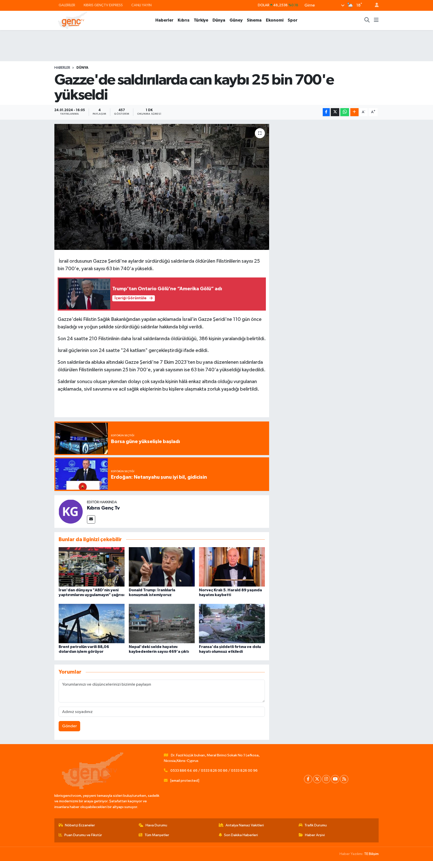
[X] (317, 779)
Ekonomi (274, 20)
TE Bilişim (371, 854)
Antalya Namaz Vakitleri (245, 825)
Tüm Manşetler (157, 835)
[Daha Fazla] (354, 112)
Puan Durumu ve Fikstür (83, 835)
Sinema (254, 20)
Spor (292, 20)
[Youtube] (335, 779)
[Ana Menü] (376, 20)
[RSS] (344, 779)
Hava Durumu (156, 825)
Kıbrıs (183, 20)
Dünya (218, 20)
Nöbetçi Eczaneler (80, 825)
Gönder (69, 726)
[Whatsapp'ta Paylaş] (344, 112)
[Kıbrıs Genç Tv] (71, 511)
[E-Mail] (91, 519)
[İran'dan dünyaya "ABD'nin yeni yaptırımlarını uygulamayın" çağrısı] (92, 567)
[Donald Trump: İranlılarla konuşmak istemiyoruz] (162, 567)
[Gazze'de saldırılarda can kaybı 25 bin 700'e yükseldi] (161, 187)
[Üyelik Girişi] (375, 5)
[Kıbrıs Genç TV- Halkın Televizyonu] (72, 20)
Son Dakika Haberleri (241, 835)
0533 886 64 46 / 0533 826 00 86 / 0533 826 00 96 (214, 770)
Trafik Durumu (315, 825)
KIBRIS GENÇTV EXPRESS (103, 5)
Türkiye (201, 20)
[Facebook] (308, 779)
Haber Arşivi (315, 835)
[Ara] (367, 20)
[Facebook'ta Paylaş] (326, 112)
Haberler (164, 20)
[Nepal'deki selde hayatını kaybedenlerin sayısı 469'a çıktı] (162, 623)
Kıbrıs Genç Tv (103, 508)
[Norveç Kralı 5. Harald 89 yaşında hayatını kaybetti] (232, 567)
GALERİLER (67, 5)
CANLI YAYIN (141, 5)
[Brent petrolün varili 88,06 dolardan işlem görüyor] (92, 623)
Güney (236, 20)
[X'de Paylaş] (335, 112)
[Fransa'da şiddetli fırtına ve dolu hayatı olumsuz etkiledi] (232, 623)
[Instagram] (326, 779)
